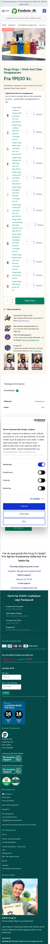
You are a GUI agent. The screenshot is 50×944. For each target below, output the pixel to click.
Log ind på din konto (9, 817)
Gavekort (5, 865)
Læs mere (38, 351)
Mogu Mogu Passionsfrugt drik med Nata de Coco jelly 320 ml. (17, 225)
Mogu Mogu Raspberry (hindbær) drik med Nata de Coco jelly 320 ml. (16, 243)
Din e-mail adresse (9, 683)
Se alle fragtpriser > (23, 321)
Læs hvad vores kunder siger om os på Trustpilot (19, 825)
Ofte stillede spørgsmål (10, 805)
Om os (4, 835)
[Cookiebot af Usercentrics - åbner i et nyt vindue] (34, 420)
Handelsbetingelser (9, 842)
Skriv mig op (18, 528)
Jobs (3, 850)
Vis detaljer (35, 499)
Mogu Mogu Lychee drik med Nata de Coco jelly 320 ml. (16, 178)
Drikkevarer (11, 25)
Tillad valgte (24, 514)
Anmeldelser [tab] (11, 391)
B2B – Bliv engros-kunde (10, 857)
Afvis (24, 522)
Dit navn (5, 673)
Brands (4, 861)
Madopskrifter (7, 853)
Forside (4, 25)
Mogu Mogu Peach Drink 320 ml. (16, 275)
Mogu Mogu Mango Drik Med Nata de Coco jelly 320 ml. (16, 163)
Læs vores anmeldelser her (30, 340)
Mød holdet (6, 797)
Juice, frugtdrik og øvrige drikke (27, 25)
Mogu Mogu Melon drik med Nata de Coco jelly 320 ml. (16, 148)
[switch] (41, 472)
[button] (44, 10)
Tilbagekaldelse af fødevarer (12, 820)
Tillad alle (24, 506)
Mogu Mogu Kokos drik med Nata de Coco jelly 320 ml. (16, 210)
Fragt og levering (8, 801)
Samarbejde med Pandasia (11, 869)
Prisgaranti (6, 809)
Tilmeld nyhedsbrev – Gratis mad (14, 847)
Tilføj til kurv (29, 301)
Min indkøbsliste (8, 814)
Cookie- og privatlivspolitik (11, 839)
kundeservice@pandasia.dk (33, 941)
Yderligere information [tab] (14, 384)
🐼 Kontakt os (7, 794)
